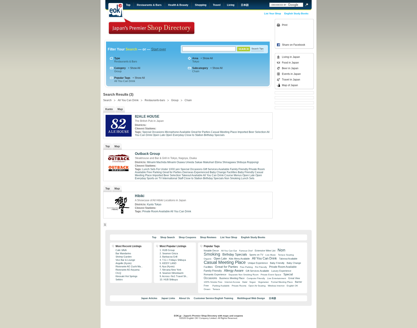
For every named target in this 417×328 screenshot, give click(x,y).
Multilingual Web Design (251, 298)
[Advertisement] (243, 28)
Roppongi (253, 162)
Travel (216, 5)
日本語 (245, 5)
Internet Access (232, 282)
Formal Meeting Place (282, 282)
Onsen (207, 289)
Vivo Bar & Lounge (125, 260)
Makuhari (208, 162)
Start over (158, 49)
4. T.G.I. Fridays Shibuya (173, 260)
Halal (244, 282)
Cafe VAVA (121, 250)
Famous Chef (246, 250)
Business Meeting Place (232, 278)
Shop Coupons (187, 237)
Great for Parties (200, 132)
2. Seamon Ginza (169, 253)
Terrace (216, 289)
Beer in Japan (290, 68)
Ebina (218, 162)
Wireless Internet (276, 285)
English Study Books (296, 13)
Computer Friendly (256, 278)
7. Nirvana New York (170, 269)
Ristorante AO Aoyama (127, 269)
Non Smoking (232, 178)
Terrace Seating (286, 255)
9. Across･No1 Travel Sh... (174, 276)
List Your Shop (272, 13)
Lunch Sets (247, 178)
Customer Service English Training (213, 298)
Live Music (270, 255)
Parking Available (221, 285)
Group (118, 71)
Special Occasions (153, 132)
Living (230, 5)
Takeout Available (192, 175)
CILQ (118, 273)
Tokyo (195, 61)
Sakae (198, 162)
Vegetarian (263, 282)
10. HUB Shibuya (169, 279)
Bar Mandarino (123, 253)
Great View (294, 278)
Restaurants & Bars (149, 5)
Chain (195, 71)
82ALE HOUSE (147, 116)
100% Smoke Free (213, 282)
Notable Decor (211, 250)
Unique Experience (258, 263)
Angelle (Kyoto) (124, 263)
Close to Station (194, 135)
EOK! (116, 10)
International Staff (172, 178)
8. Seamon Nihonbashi (171, 273)
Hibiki (139, 196)
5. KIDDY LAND (168, 263)
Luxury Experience (281, 270)
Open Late (159, 135)
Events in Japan (291, 73)
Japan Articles (149, 298)
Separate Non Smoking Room (243, 274)
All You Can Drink (124, 81)
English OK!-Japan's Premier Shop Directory (152, 26)
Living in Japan (291, 57)
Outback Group (147, 154)
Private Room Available (156, 211)
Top (128, 5)
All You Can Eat (229, 250)
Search (107, 100)
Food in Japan (290, 62)
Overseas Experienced (195, 172)
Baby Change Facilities (223, 172)
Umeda (189, 162)
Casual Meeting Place (224, 132)
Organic (208, 259)
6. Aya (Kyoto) (167, 266)
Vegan (252, 282)
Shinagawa (229, 162)
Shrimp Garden (124, 256)
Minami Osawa (176, 162)
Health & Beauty (178, 5)
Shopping (200, 5)
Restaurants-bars (155, 100)
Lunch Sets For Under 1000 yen (161, 169)
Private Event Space (271, 274)
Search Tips (257, 48)
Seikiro (119, 279)
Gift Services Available (216, 169)
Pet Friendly (261, 267)
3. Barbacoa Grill (168, 256)
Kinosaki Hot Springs (126, 276)
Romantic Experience (215, 274)
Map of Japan (290, 85)
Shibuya (241, 162)
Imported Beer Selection (252, 132)
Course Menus (233, 175)
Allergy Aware (233, 270)
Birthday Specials (214, 135)
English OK (292, 285)
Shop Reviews (208, 237)
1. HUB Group (167, 250)
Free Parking (154, 172)
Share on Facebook (293, 44)
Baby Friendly (246, 172)
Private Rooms (239, 285)
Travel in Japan (291, 79)
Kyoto (150, 204)
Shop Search (167, 237)
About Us (184, 298)
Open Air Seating (257, 285)
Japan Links (168, 298)
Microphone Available (177, 132)
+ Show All (206, 58)
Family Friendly (239, 169)
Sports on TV (154, 178)
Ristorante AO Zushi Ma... (129, 266)
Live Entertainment (276, 278)
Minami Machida (157, 162)
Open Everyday (175, 135)
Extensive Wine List (265, 250)
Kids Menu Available (239, 258)
